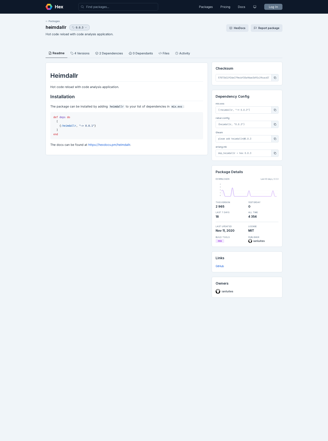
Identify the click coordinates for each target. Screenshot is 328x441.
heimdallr (56, 27)
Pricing (225, 7)
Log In (273, 7)
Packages (206, 7)
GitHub (220, 266)
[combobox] (118, 7)
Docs (241, 7)
